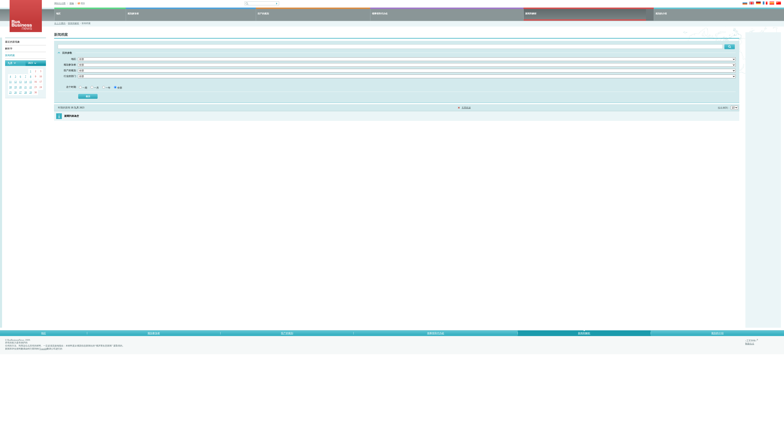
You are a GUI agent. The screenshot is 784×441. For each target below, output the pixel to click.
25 (10, 92)
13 (20, 81)
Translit (43, 348)
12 (15, 81)
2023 (30, 63)
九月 (10, 63)
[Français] (764, 3)
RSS (83, 3)
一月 (96, 87)
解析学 (8, 48)
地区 (58, 13)
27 (20, 92)
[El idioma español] (771, 3)
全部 (119, 87)
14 (25, 81)
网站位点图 (60, 3)
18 (10, 87)
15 (30, 81)
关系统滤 (466, 107)
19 (15, 87)
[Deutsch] (758, 3)
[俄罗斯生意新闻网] (26, 31)
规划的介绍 (661, 13)
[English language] (751, 3)
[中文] (778, 3)
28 (25, 92)
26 (15, 92)
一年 (108, 87)
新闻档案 (10, 55)
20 (20, 87)
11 (10, 81)
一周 (84, 87)
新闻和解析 (531, 13)
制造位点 (749, 343)
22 (30, 87)
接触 (71, 3)
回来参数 (67, 52)
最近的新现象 (12, 41)
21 (25, 87)
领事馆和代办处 (380, 13)
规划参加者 (133, 13)
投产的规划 (263, 13)
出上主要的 (60, 23)
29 (30, 92)
